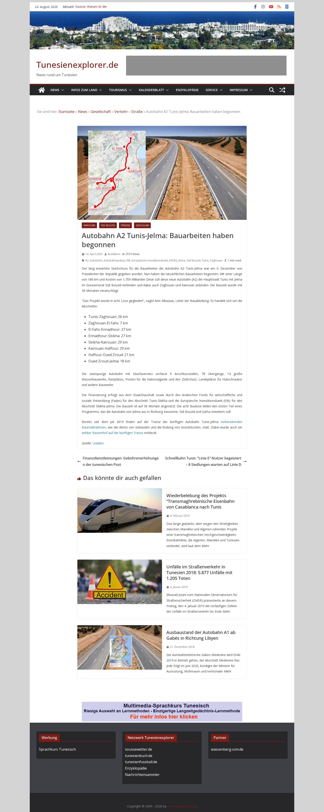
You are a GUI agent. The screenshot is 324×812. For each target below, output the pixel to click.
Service (212, 90)
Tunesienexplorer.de (77, 64)
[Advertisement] (206, 65)
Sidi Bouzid (108, 225)
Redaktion (114, 254)
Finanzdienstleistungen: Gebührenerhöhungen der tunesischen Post (121, 461)
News (54, 90)
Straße (137, 111)
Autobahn (96, 260)
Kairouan (89, 225)
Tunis (205, 260)
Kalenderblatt (151, 90)
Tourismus (118, 90)
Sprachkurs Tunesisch (57, 749)
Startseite (66, 111)
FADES (173, 260)
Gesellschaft (101, 111)
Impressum (239, 90)
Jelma (181, 260)
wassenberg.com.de (227, 749)
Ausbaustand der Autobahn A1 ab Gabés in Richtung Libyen (200, 635)
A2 (87, 260)
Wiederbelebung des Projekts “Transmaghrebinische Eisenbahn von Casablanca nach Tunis (200, 501)
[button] (61, 90)
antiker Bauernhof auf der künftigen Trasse (112, 433)
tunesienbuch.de (138, 755)
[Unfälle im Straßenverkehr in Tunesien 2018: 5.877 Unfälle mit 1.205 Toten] (119, 562)
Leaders (98, 443)
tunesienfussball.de (141, 761)
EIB (128, 260)
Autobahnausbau (114, 260)
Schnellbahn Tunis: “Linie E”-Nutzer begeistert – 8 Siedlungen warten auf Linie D (203, 461)
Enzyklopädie (187, 90)
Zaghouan (142, 225)
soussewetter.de (138, 749)
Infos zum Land (84, 90)
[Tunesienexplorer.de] (41, 90)
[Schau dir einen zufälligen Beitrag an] (282, 90)
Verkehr (121, 111)
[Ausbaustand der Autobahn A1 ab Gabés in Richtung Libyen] (119, 628)
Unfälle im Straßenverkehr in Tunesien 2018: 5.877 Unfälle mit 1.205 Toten (199, 572)
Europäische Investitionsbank (150, 260)
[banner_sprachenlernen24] (162, 704)
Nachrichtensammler (142, 774)
